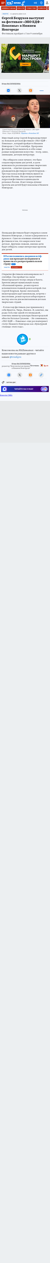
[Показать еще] (41, 90)
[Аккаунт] (47, 3)
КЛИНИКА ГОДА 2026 (8, 8)
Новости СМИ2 (6, 395)
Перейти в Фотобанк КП (30, 133)
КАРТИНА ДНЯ (11, 382)
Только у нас (31, 8)
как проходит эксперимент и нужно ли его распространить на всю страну (22, 260)
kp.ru (46, 365)
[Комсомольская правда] (14, 3)
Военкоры (42, 8)
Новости (20, 8)
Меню (3, 3)
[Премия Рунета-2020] (23, 3)
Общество (5, 13)
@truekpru (15, 357)
